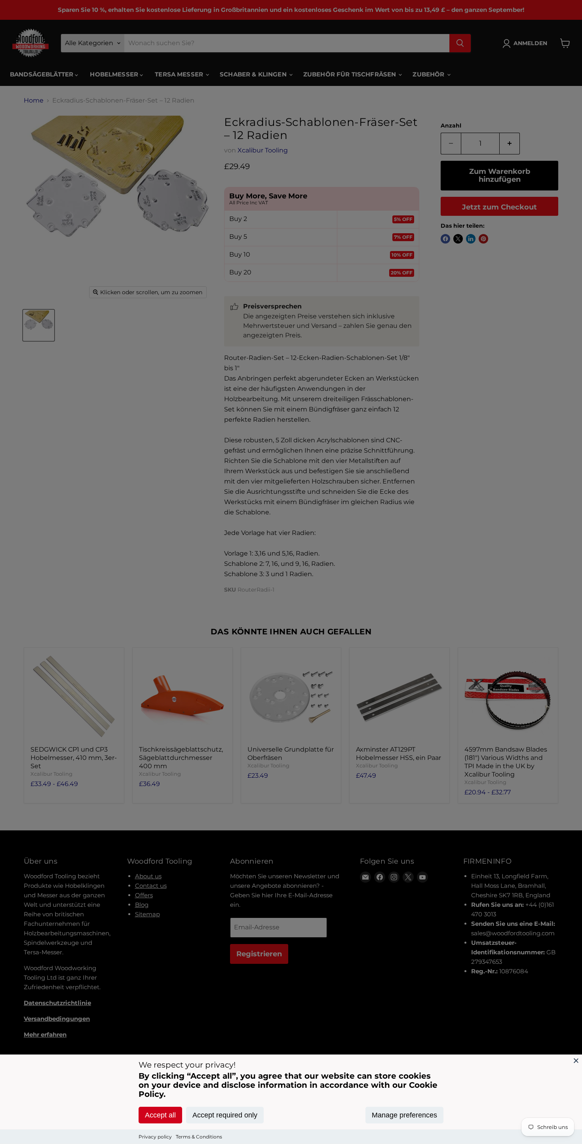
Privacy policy (155, 1137)
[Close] (576, 1060)
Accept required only (224, 1115)
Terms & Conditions (199, 1137)
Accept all (160, 1115)
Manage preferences (404, 1115)
